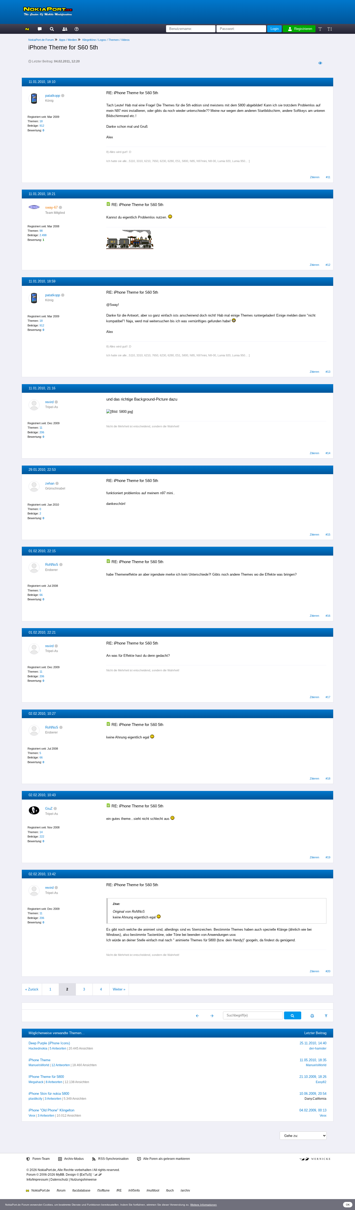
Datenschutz (59, 1179)
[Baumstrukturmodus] (320, 63)
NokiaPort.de (40, 1190)
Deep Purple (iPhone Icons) (49, 1043)
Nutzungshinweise (83, 1179)
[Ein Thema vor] (212, 1016)
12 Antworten (60, 1065)
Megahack (36, 1082)
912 (42, 125)
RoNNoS (51, 565)
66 (41, 594)
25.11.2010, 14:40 (313, 1043)
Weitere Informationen (203, 1204)
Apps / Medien (68, 39)
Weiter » (119, 989)
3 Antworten (53, 1098)
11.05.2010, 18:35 (313, 1060)
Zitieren (314, 177)
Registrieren (303, 29)
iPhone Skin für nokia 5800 (49, 1094)
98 (41, 230)
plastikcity (35, 1098)
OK (348, 1204)
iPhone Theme (39, 1060)
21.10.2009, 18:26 (312, 1077)
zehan (49, 483)
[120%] (329, 29)
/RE (119, 1190)
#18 (328, 778)
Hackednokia (38, 1048)
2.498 (43, 235)
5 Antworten (58, 1048)
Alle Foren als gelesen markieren (166, 1158)
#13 (328, 371)
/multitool (153, 1190)
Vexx (32, 1115)
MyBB (60, 1174)
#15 (328, 534)
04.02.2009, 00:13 (312, 1110)
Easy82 (321, 1082)
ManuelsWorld (39, 1065)
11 (41, 427)
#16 (328, 615)
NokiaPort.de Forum (41, 39)
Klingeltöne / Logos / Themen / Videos (106, 39)
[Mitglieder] (64, 29)
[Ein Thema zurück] (197, 1016)
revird (49, 402)
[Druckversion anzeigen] (312, 1016)
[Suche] (51, 29)
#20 (328, 971)
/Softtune (103, 1190)
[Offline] (62, 96)
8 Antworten (54, 1082)
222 (42, 836)
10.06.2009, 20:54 (312, 1094)
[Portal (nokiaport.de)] (27, 29)
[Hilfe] (76, 29)
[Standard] (321, 29)
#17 (328, 697)
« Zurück (31, 989)
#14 (328, 453)
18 (41, 121)
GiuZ (48, 808)
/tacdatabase (81, 1190)
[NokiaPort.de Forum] (39, 29)
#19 (328, 857)
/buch (170, 1190)
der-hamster (317, 1048)
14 (41, 832)
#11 (328, 177)
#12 (328, 264)
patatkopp (52, 96)
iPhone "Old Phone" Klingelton (51, 1110)
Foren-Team (41, 1158)
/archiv (185, 1190)
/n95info (134, 1190)
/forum (61, 1190)
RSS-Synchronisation (113, 1158)
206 (42, 432)
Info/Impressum (37, 1179)
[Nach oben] (326, 1016)
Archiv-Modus (74, 1158)
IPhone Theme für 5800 (46, 1077)
